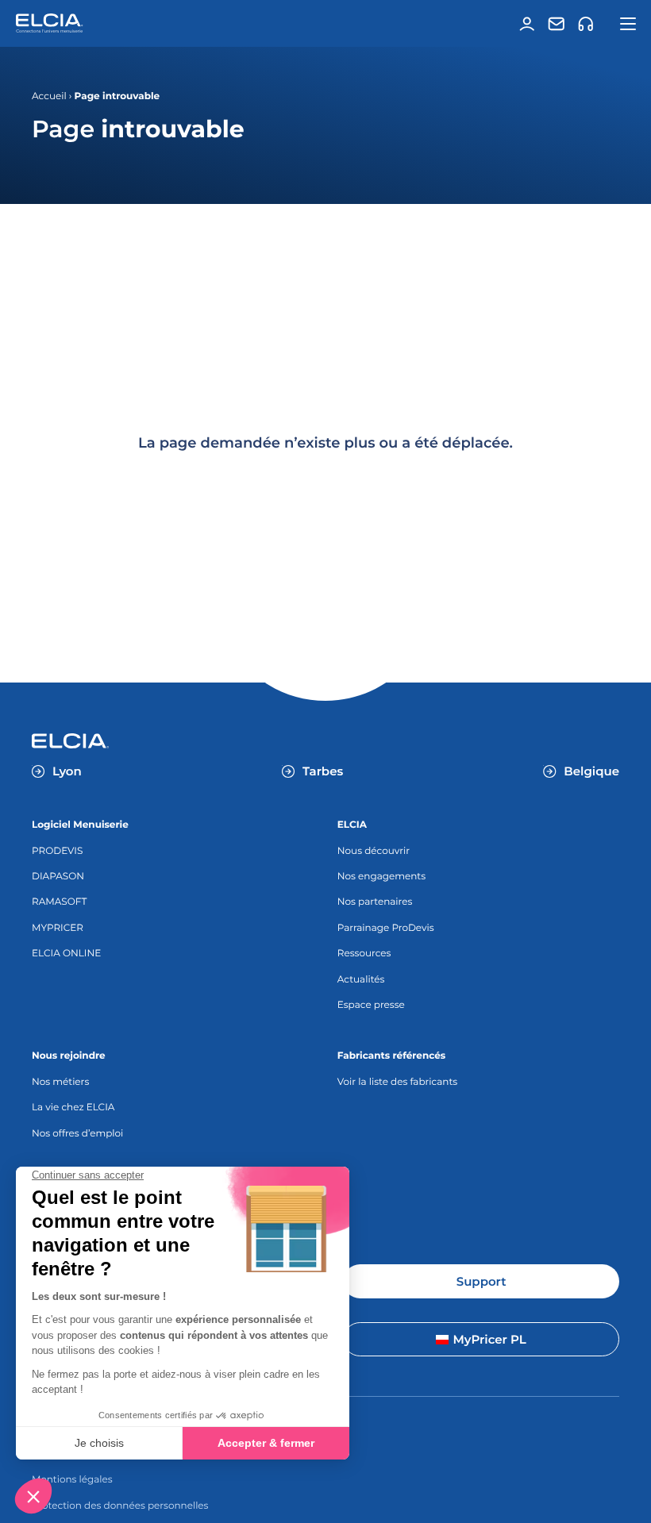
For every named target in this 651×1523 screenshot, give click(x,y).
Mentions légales (72, 1480)
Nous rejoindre (69, 1056)
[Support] (586, 24)
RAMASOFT (59, 902)
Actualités (361, 980)
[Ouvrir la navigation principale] (628, 24)
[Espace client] (527, 24)
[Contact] (556, 24)
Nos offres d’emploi (77, 1134)
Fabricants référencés (391, 1056)
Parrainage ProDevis (385, 928)
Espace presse (371, 1005)
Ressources (364, 954)
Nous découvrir (373, 851)
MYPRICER (57, 928)
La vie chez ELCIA (73, 1107)
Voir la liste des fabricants (397, 1082)
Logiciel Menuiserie (80, 825)
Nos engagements (381, 877)
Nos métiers (60, 1082)
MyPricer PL (489, 1339)
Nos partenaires (375, 902)
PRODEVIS (57, 851)
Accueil (49, 96)
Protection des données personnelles (120, 1506)
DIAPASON (58, 877)
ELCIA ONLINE (66, 954)
